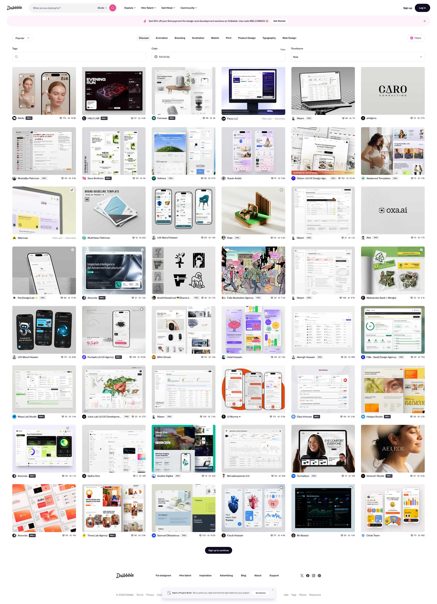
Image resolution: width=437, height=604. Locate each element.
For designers (163, 575)
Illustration (198, 37)
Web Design (289, 37)
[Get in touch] (56, 108)
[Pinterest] (319, 575)
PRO (29, 118)
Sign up (407, 7)
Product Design (247, 37)
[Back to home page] (14, 8)
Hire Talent (147, 7)
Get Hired (167, 7)
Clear (282, 49)
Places (302, 594)
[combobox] (62, 7)
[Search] (112, 7)
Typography (269, 37)
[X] (302, 575)
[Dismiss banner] (272, 589)
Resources (315, 594)
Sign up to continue (218, 550)
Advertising (226, 575)
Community (187, 7)
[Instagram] (313, 575)
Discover (144, 37)
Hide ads (267, 118)
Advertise (280, 118)
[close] (424, 21)
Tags (14, 48)
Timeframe (297, 48)
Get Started (279, 21)
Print (228, 37)
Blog (243, 575)
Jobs (286, 594)
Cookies (161, 594)
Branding (180, 37)
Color (155, 48)
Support (274, 575)
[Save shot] (63, 108)
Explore (128, 7)
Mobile (215, 37)
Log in (422, 7)
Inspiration (205, 575)
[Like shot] (70, 108)
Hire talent (185, 575)
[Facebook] (307, 575)
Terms (139, 594)
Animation (162, 37)
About (257, 575)
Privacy (150, 594)
